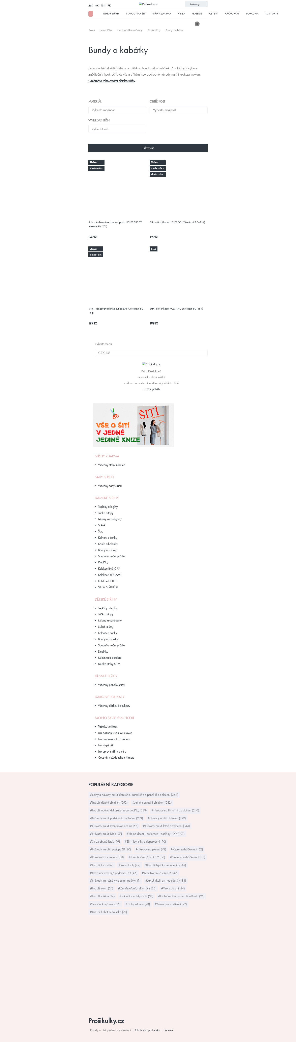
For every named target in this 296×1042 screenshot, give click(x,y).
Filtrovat (148, 148)
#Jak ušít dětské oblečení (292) (109, 802)
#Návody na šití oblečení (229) (167, 818)
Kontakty (271, 13)
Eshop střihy (111, 13)
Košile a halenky (108, 544)
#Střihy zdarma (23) (137, 904)
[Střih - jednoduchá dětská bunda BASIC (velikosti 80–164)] (117, 248)
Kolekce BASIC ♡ (109, 568)
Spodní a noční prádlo (111, 556)
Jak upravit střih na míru (112, 751)
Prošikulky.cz (106, 1020)
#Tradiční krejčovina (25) (105, 904)
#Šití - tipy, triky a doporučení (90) (145, 841)
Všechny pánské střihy (111, 685)
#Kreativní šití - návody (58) (107, 857)
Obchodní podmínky (147, 1030)
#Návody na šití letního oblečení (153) (166, 826)
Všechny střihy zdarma (111, 465)
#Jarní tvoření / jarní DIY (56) (147, 857)
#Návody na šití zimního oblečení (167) (114, 826)
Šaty (100, 531)
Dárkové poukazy (110, 697)
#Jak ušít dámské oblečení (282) (152, 802)
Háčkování (232, 13)
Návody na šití (135, 13)
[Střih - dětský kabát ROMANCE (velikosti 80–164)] (179, 248)
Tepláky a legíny (108, 507)
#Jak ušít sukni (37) (101, 888)
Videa (181, 13)
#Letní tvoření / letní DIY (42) (160, 873)
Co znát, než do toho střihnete (116, 757)
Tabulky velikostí (107, 726)
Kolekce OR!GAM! (109, 575)
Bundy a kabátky (108, 639)
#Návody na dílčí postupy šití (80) (110, 849)
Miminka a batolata (109, 657)
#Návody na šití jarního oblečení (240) (175, 810)
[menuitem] (91, 30)
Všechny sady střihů (110, 486)
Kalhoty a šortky (107, 537)
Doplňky (103, 562)
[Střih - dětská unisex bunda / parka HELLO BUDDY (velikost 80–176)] (117, 164)
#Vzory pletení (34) (173, 888)
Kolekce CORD (107, 581)
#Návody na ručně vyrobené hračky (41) (115, 880)
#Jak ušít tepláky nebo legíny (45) (165, 865)
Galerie (197, 13)
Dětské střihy (106, 599)
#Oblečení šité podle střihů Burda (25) (181, 896)
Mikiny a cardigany (109, 519)
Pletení (213, 13)
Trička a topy (105, 513)
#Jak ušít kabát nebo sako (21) (108, 912)
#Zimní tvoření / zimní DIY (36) (137, 888)
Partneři (168, 1030)
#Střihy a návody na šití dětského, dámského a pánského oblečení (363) (134, 795)
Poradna (252, 13)
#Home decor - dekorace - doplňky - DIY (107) (156, 834)
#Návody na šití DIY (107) (106, 834)
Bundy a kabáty (107, 550)
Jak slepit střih (106, 745)
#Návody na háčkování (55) (187, 857)
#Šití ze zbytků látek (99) (105, 841)
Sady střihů (104, 477)
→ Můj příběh (151, 389)
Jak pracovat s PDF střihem (114, 739)
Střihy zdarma (161, 13)
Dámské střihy (107, 498)
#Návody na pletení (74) (151, 849)
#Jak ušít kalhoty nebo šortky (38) (165, 880)
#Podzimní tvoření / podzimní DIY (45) (113, 873)
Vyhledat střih (99, 120)
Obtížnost (157, 101)
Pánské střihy (106, 676)
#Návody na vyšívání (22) (171, 904)
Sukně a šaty (105, 627)
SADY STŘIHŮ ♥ (108, 587)
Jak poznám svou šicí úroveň (115, 733)
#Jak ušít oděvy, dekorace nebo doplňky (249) (118, 810)
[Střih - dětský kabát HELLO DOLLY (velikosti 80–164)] (179, 162)
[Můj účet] (205, 24)
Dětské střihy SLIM (109, 664)
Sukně (102, 525)
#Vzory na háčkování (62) (187, 849)
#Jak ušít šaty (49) (129, 865)
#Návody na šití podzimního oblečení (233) (116, 818)
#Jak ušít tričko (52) (102, 865)
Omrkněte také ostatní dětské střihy (111, 81)
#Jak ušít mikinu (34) (102, 896)
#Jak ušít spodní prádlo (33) (136, 896)
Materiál (94, 101)
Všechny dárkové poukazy (114, 706)
